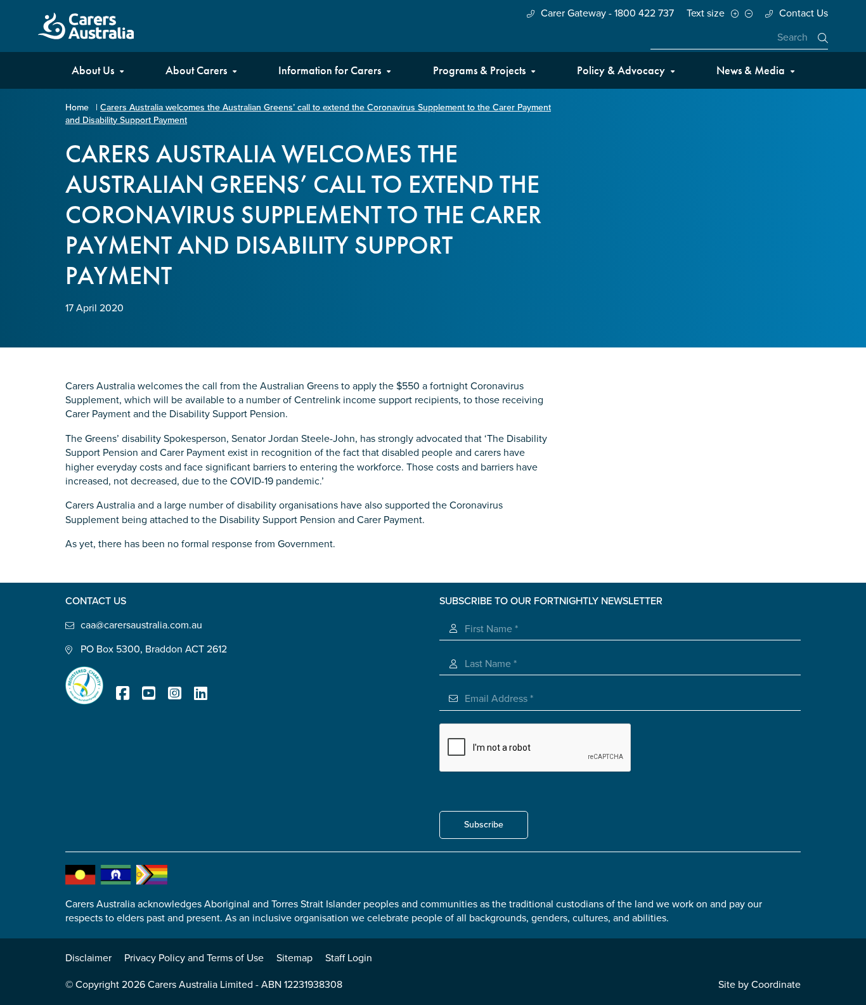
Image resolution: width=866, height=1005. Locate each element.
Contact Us (803, 13)
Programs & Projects (479, 70)
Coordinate (776, 984)
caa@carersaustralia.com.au (141, 625)
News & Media (750, 70)
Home (77, 107)
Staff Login (348, 958)
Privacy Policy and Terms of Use (194, 958)
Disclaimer (88, 958)
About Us (93, 70)
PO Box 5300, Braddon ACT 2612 (154, 649)
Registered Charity (84, 685)
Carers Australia (86, 26)
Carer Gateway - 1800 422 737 (607, 13)
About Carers (196, 70)
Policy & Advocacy (621, 70)
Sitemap (294, 958)
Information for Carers (329, 70)
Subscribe (483, 824)
